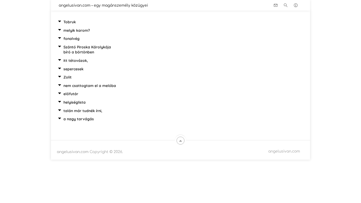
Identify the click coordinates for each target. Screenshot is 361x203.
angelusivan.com (73, 152)
